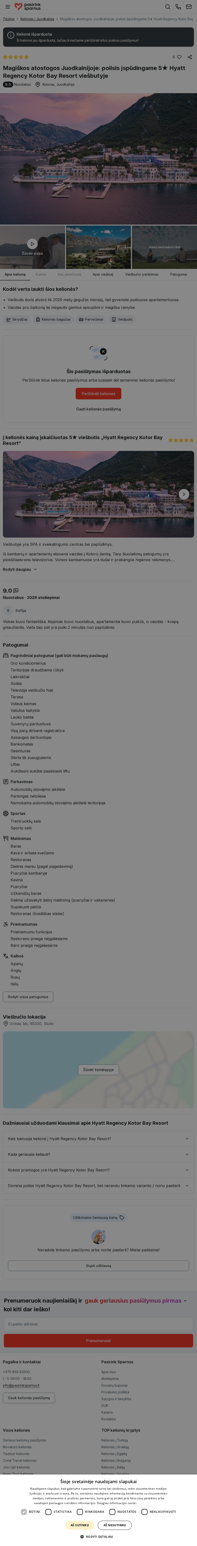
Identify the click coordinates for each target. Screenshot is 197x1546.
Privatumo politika (150, 1503)
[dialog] (98, 1510)
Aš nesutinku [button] (115, 1525)
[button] (98, 1536)
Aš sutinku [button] (80, 1525)
